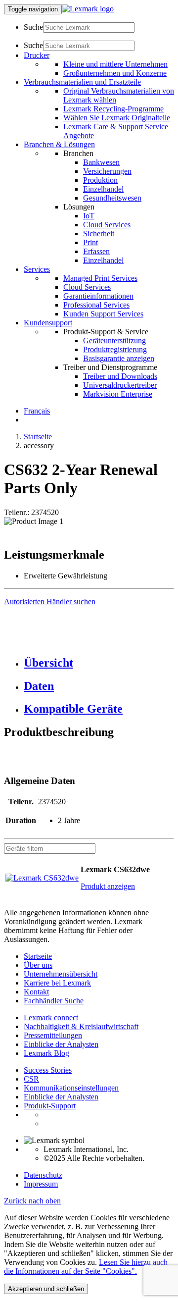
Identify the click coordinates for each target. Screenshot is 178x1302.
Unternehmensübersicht (60, 974)
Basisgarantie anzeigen (118, 358)
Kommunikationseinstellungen (71, 1088)
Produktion (100, 180)
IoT (88, 215)
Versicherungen (107, 171)
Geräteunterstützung (114, 340)
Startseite (38, 436)
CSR (31, 1079)
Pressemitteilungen (53, 1035)
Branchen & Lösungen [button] (59, 144)
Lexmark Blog (46, 1053)
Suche (33, 27)
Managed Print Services (100, 278)
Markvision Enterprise (117, 394)
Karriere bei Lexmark (57, 983)
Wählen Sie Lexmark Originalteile (116, 117)
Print (90, 242)
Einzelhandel (103, 189)
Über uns (38, 965)
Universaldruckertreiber (120, 385)
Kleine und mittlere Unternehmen (115, 64)
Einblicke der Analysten (61, 1044)
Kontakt (36, 992)
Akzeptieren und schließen (46, 1289)
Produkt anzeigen (108, 886)
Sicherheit (98, 233)
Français (37, 411)
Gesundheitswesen (112, 198)
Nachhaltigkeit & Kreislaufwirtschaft (81, 1026)
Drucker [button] (36, 55)
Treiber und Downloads (120, 376)
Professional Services (96, 305)
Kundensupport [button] (48, 322)
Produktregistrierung (115, 349)
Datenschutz (43, 1175)
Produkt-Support (50, 1105)
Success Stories (48, 1070)
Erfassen (96, 251)
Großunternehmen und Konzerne (115, 73)
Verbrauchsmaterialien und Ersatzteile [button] (82, 82)
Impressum (41, 1184)
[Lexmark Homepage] (88, 8)
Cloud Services (107, 224)
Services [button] (37, 269)
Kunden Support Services (103, 314)
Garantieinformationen (98, 296)
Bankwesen (101, 162)
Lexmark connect (51, 1017)
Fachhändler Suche (54, 1000)
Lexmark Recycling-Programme (113, 108)
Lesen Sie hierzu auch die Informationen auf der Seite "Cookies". (86, 1266)
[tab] (99, 663)
